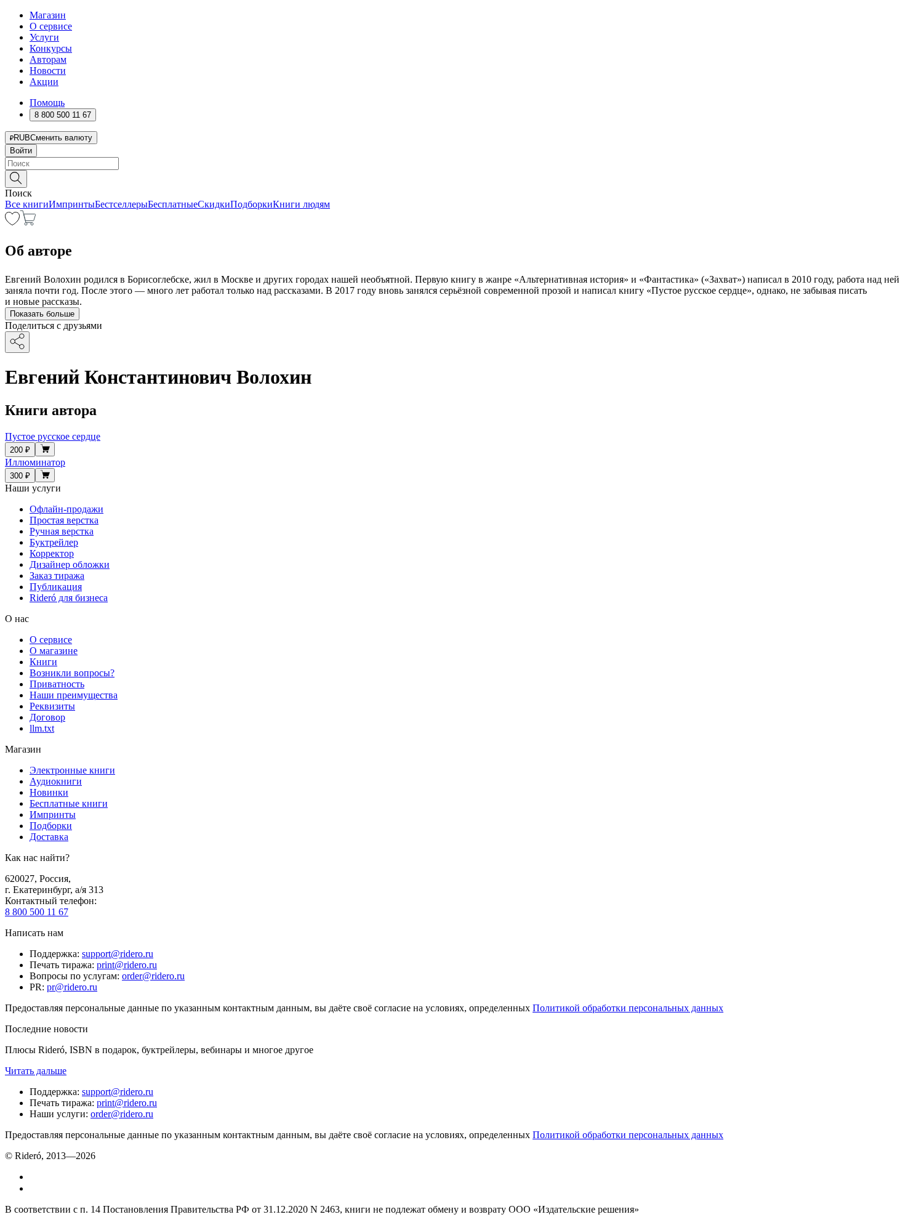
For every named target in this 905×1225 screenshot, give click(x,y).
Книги (43, 662)
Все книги (27, 204)
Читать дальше (35, 1070)
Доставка (49, 836)
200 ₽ (20, 450)
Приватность (57, 684)
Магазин (48, 15)
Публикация (56, 586)
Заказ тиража (57, 575)
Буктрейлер (54, 542)
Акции (44, 81)
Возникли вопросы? (72, 673)
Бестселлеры (121, 204)
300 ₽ (20, 475)
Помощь (47, 102)
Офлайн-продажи (66, 509)
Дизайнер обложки (70, 564)
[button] (452, 178)
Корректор (52, 553)
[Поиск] (16, 179)
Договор (47, 717)
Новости (48, 70)
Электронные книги (72, 770)
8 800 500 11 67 (36, 912)
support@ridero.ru (117, 953)
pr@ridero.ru (72, 987)
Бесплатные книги (69, 803)
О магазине (54, 650)
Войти (21, 150)
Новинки (49, 792)
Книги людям (301, 204)
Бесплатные (173, 204)
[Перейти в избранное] (12, 222)
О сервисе (51, 26)
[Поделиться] (17, 342)
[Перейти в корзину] (28, 222)
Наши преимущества (74, 695)
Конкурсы (51, 48)
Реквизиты (52, 706)
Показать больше (42, 313)
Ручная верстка (62, 531)
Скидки (214, 204)
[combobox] (452, 163)
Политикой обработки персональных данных (628, 1008)
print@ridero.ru (127, 965)
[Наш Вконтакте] (36, 1176)
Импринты (72, 204)
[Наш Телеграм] (35, 1188)
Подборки (251, 204)
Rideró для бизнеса (69, 597)
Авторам (48, 59)
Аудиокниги (56, 781)
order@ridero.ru (153, 976)
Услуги (44, 37)
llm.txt (42, 728)
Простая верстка (64, 520)
